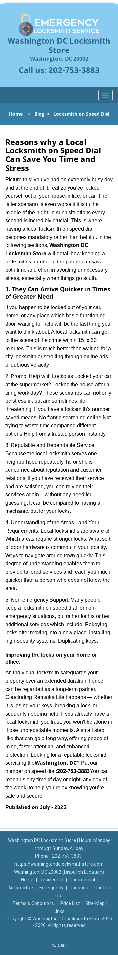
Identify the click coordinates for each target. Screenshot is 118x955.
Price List (70, 903)
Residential (51, 879)
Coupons (78, 887)
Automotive (20, 887)
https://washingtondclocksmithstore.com (59, 864)
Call (61, 945)
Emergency (51, 887)
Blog (39, 114)
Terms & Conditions (33, 903)
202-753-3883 (74, 69)
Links (59, 911)
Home (16, 114)
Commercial (82, 879)
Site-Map (95, 903)
